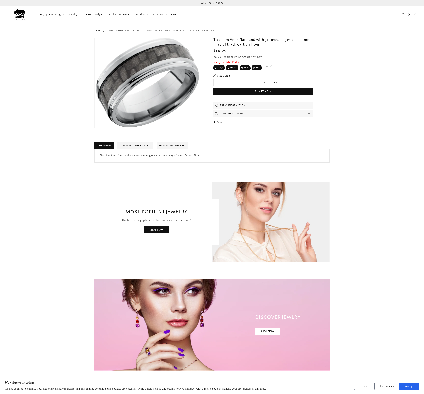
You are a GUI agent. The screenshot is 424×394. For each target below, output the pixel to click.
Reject (364, 386)
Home (98, 30)
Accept (409, 386)
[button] (52, 14)
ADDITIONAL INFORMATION (135, 145)
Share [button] (220, 122)
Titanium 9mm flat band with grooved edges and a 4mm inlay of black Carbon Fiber (160, 30)
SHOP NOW (267, 331)
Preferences (387, 386)
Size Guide (223, 76)
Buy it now (263, 91)
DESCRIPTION (104, 145)
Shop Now (156, 229)
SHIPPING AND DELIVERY (172, 145)
